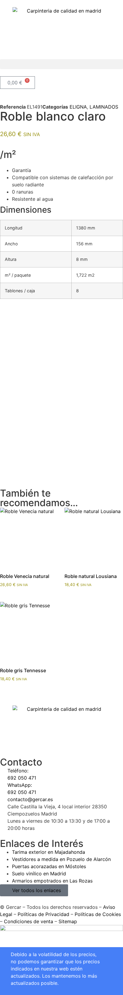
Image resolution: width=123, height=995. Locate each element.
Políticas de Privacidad (43, 914)
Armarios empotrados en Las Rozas (52, 881)
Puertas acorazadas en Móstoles (49, 866)
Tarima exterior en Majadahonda (48, 852)
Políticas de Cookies (98, 914)
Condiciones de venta (28, 921)
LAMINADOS (104, 107)
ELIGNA (78, 107)
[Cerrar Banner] (3, 953)
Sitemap (68, 921)
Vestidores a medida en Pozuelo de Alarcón (61, 859)
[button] (61, 64)
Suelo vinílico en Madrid (39, 874)
